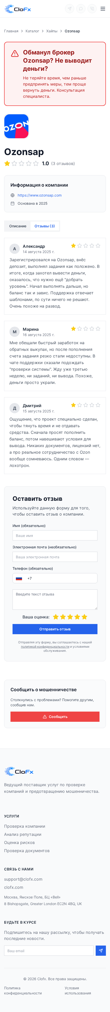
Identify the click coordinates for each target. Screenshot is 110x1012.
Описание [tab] (17, 226)
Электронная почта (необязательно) (44, 547)
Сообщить (58, 716)
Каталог (32, 31)
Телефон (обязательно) (33, 568)
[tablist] (32, 226)
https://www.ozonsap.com (40, 195)
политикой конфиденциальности (45, 646)
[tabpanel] (55, 356)
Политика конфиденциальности (23, 990)
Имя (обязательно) (29, 525)
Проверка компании (24, 826)
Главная (11, 31)
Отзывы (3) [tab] (45, 226)
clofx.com (13, 887)
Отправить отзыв (55, 629)
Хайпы (52, 31)
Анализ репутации (22, 834)
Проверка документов (27, 850)
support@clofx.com (23, 879)
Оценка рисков (19, 842)
